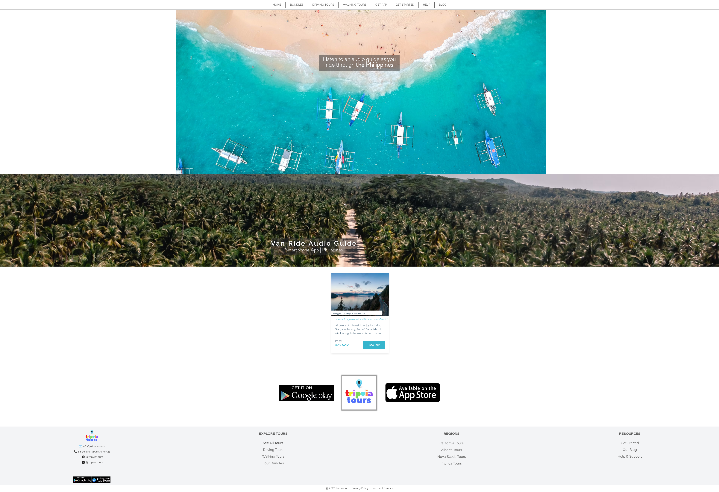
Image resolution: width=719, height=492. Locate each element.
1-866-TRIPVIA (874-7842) (94, 451)
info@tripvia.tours (94, 446)
